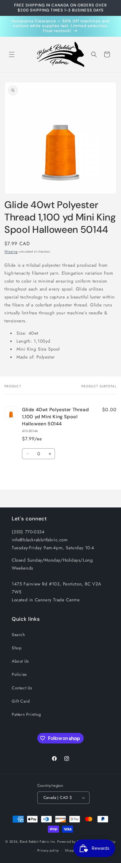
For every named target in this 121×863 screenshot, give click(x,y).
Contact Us (22, 688)
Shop (16, 648)
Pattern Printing (26, 714)
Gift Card (21, 701)
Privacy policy (48, 850)
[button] (11, 54)
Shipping (11, 251)
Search (18, 635)
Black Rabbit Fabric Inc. (38, 841)
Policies (19, 674)
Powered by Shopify (72, 841)
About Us (20, 661)
